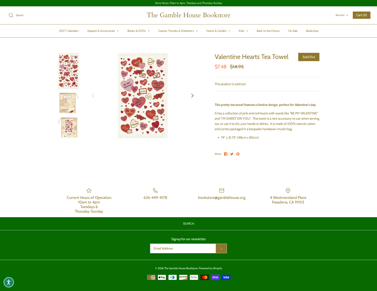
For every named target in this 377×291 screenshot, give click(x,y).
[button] (8, 282)
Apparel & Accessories (103, 31)
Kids (243, 31)
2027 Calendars (69, 31)
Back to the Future (268, 31)
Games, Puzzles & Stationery (178, 31)
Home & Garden (218, 31)
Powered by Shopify (210, 268)
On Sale (293, 31)
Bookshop (312, 31)
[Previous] (93, 95)
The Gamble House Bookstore (181, 268)
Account (340, 15)
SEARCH (188, 223)
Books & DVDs (138, 31)
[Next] (192, 95)
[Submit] (221, 248)
